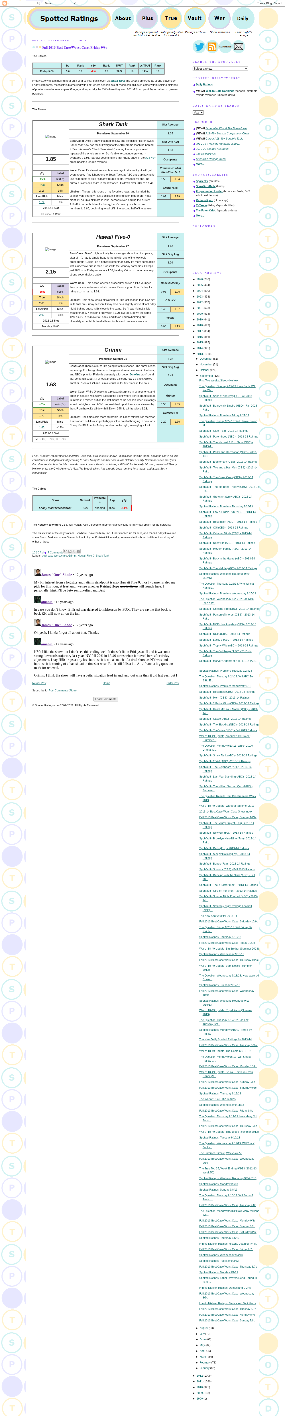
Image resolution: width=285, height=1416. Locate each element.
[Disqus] (105, 622)
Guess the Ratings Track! (211, 159)
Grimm (72, 555)
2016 (200, 336)
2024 (200, 290)
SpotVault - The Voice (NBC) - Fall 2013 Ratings (228, 730)
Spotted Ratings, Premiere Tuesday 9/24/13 (225, 670)
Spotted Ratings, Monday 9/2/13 (218, 1272)
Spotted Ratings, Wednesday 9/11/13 (221, 1104)
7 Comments (55, 552)
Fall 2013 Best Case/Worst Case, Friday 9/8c (74, 47)
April (203, 1351)
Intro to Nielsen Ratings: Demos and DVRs (225, 1287)
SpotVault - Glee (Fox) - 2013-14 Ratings (223, 430)
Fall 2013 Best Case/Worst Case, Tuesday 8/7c (227, 1309)
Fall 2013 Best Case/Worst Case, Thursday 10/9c (229, 960)
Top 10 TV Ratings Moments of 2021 (218, 143)
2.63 (42, 314)
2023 (200, 296)
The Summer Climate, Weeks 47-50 (220, 1153)
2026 (200, 279)
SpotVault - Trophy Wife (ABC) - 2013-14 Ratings (228, 645)
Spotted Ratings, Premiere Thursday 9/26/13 (226, 506)
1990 (200, 1398)
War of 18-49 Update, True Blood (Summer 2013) (229, 1131)
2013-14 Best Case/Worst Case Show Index (225, 811)
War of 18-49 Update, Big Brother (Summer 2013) (229, 948)
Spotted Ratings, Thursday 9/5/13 (219, 1238)
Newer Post (39, 683)
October (205, 370)
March (204, 1356)
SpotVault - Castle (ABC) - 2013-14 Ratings (225, 718)
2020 (200, 313)
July (202, 1333)
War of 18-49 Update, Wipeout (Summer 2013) (227, 805)
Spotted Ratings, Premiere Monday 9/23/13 (225, 686)
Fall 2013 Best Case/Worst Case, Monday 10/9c (228, 1066)
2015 (200, 342)
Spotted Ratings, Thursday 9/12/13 (220, 1093)
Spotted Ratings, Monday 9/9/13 (218, 1184)
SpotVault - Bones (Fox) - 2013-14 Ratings (224, 863)
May (203, 1345)
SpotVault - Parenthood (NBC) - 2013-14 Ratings (228, 436)
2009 (200, 1393)
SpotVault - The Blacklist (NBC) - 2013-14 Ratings (229, 724)
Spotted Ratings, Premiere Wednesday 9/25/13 (227, 593)
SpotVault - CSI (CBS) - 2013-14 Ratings (223, 527)
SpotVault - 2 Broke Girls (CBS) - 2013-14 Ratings (229, 703)
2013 (200, 354)
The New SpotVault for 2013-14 (218, 916)
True (42, 184)
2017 (200, 331)
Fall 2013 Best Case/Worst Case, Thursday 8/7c (228, 1266)
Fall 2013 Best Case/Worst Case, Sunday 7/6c (227, 1320)
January (205, 1368)
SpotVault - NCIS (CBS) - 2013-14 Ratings (224, 634)
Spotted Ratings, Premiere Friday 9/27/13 (224, 415)
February (205, 1362)
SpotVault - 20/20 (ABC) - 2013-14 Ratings (224, 761)
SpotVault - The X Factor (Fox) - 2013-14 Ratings (228, 885)
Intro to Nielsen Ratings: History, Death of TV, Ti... (228, 1243)
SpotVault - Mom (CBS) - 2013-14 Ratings (224, 697)
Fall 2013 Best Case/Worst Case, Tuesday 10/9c (228, 1045)
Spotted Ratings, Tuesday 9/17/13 (219, 985)
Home (106, 683)
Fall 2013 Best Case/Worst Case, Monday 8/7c (227, 1314)
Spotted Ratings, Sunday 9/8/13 (218, 1189)
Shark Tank (102, 555)
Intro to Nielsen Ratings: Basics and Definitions (227, 1303)
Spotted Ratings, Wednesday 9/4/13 (221, 1255)
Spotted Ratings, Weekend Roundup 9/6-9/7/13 (227, 1178)
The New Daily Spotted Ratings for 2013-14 (225, 1039)
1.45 (42, 427)
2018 (200, 325)
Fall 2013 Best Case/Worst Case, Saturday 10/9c (228, 921)
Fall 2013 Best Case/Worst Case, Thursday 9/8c (228, 1126)
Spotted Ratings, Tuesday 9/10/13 (219, 1137)
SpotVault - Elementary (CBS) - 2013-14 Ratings (228, 461)
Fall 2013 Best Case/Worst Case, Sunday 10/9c (227, 817)
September (207, 375)
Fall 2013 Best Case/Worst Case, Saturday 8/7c (227, 1232)
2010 (200, 1387)
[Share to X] (74, 551)
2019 (200, 319)
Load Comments (105, 699)
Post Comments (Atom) (63, 690)
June (203, 1339)
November (206, 364)
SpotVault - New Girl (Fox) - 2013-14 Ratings (226, 832)
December (206, 358)
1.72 (42, 202)
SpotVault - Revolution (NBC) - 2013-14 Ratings (228, 521)
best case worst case (54, 555)
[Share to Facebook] (78, 551)
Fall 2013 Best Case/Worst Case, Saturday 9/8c (227, 1087)
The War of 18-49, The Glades (217, 1099)
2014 (200, 348)
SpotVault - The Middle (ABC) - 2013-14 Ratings (228, 568)
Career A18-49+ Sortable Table (224, 138)
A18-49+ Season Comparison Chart (227, 133)
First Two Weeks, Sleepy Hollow (218, 380)
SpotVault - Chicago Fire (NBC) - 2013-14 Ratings (229, 608)
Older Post (173, 683)
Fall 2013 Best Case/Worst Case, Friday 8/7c (226, 1249)
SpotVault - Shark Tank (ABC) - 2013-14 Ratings (228, 755)
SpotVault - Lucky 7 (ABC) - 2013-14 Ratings (226, 639)
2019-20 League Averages (212, 148)
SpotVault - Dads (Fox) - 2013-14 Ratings (224, 848)
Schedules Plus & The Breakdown (226, 128)
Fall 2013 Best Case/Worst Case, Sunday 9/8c (227, 1082)
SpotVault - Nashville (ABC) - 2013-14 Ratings (227, 543)
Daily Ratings (204, 84)
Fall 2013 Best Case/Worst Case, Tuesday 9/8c (227, 1205)
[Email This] (65, 551)
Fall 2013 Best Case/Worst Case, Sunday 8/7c (227, 1226)
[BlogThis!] (70, 551)
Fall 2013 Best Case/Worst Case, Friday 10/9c (227, 942)
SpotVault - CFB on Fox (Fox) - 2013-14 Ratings (228, 890)
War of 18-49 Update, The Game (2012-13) (225, 1051)
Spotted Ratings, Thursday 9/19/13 (220, 937)
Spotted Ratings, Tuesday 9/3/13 (219, 1260)
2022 (200, 302)
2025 (200, 285)
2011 (200, 1381)
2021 (200, 308)
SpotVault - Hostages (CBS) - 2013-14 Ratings (227, 691)
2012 (200, 1375)
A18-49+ (150, 157)
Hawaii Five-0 (86, 555)
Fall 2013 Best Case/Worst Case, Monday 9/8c (227, 1220)
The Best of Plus (206, 154)
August (204, 1328)
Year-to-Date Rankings (220, 91)
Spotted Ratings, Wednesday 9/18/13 (221, 954)
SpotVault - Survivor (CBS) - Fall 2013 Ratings (227, 869)
